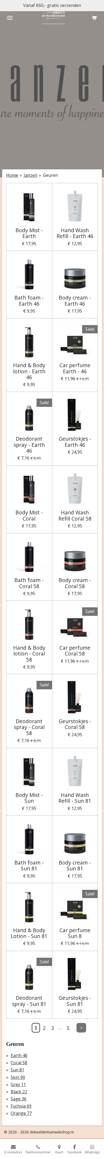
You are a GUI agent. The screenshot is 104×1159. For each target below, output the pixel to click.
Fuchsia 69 (21, 1106)
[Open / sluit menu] (10, 17)
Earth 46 (19, 1055)
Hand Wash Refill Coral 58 (74, 516)
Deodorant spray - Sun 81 (29, 1001)
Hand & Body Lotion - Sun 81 (29, 933)
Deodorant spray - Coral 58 (29, 727)
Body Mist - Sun (29, 798)
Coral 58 (19, 1063)
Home (12, 175)
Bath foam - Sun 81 (29, 866)
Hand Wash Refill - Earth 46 (75, 233)
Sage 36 (18, 1099)
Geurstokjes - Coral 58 (75, 724)
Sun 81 (17, 1070)
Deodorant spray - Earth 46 (29, 445)
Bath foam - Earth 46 (29, 301)
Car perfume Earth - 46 (74, 368)
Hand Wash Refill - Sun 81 (74, 798)
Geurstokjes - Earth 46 (75, 442)
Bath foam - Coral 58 (29, 583)
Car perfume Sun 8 (74, 933)
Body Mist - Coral (29, 516)
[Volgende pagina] (81, 1028)
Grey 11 (18, 1084)
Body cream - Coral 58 (75, 583)
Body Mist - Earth (29, 233)
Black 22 (19, 1092)
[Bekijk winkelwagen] (94, 17)
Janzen (30, 175)
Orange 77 (21, 1113)
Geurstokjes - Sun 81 (75, 1001)
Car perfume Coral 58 (74, 651)
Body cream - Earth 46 (75, 301)
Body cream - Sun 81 (75, 866)
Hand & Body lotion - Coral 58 (29, 654)
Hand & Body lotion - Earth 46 (29, 371)
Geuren (50, 175)
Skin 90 (18, 1077)
